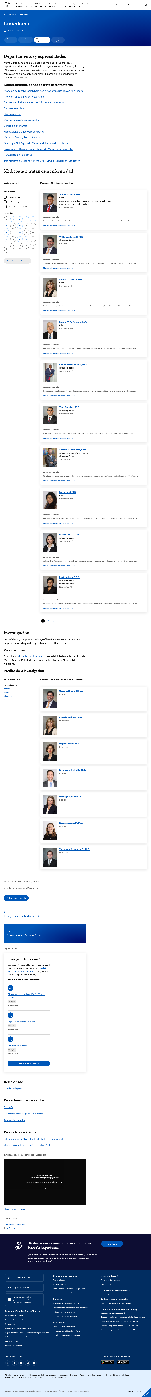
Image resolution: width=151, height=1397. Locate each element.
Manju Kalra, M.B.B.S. (69, 577)
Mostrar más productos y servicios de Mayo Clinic (27, 1145)
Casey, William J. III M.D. (71, 690)
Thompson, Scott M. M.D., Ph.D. (74, 849)
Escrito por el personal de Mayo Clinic (22, 881)
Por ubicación (9, 191)
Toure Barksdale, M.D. (69, 194)
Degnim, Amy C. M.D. (69, 743)
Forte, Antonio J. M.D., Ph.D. (72, 770)
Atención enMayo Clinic (58, 40)
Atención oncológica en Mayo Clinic (24, 96)
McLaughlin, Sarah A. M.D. (71, 796)
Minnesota (8, 696)
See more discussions (29, 1063)
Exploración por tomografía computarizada (24, 1113)
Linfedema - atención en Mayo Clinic (21, 887)
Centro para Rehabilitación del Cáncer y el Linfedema (34, 102)
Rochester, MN (14, 197)
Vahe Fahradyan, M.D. (69, 407)
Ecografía (8, 1107)
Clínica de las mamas (15, 125)
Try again (45, 1188)
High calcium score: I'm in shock (23, 1021)
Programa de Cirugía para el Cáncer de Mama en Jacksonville (38, 149)
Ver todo (7, 700)
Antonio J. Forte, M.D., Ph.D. (72, 449)
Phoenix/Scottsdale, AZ (17, 206)
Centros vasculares (14, 108)
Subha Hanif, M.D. (67, 492)
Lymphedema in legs (17, 1045)
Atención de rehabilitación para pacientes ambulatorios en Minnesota (43, 90)
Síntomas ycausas (11, 40)
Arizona (7, 688)
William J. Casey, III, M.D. (71, 237)
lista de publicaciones (31, 656)
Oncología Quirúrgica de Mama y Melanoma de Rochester (37, 143)
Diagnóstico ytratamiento (25, 40)
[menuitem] (11, 40)
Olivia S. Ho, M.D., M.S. (70, 534)
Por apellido (8, 213)
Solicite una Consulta (16, 31)
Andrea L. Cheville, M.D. (70, 279)
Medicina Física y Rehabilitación (22, 137)
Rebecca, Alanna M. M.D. (71, 822)
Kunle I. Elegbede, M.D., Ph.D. (73, 364)
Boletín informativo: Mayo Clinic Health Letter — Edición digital (33, 1139)
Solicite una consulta (16, 898)
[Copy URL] (61, 1182)
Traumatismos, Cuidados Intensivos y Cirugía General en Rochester (42, 160)
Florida (6, 692)
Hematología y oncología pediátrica (24, 131)
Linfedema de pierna (13, 1088)
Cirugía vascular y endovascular (21, 120)
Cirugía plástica (12, 114)
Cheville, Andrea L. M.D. (70, 717)
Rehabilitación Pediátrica (18, 154)
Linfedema (16, 23)
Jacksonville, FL (14, 202)
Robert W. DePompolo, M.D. (73, 322)
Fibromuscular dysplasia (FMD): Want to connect (26, 996)
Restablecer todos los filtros (18, 261)
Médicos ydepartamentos (42, 40)
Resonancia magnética (14, 1120)
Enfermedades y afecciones (17, 14)
